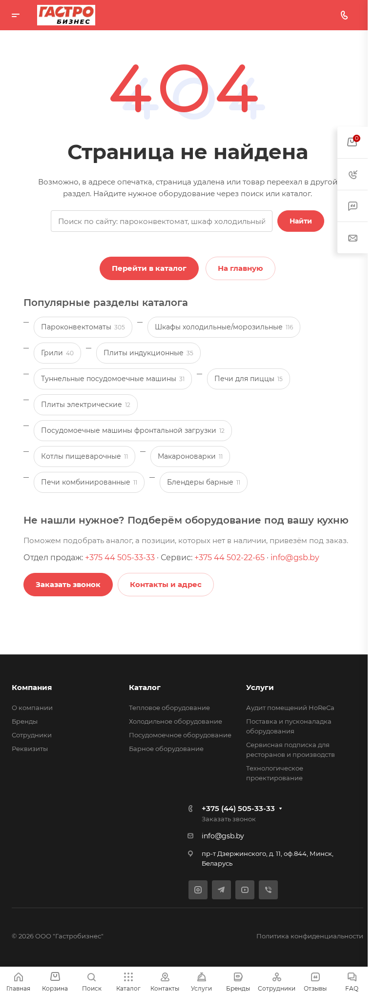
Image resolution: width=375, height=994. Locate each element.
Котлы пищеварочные (84, 456)
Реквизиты (30, 748)
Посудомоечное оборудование (180, 735)
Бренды (25, 721)
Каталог (145, 687)
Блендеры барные (203, 482)
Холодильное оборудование (175, 721)
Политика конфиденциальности (309, 936)
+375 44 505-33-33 (120, 557)
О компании (32, 707)
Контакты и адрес (166, 584)
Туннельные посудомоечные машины (113, 378)
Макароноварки (190, 456)
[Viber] (268, 889)
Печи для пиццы (248, 378)
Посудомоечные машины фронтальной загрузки (133, 430)
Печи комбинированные (89, 482)
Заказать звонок (229, 819)
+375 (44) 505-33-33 (238, 808)
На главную (240, 268)
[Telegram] (221, 889)
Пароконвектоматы (83, 327)
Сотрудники (32, 735)
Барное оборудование (166, 748)
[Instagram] (198, 889)
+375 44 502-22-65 (229, 557)
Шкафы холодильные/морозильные (224, 327)
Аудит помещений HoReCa (290, 707)
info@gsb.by (295, 557)
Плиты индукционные (148, 352)
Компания (32, 687)
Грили (57, 352)
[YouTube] (244, 889)
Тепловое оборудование (169, 707)
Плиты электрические (85, 404)
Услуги (260, 687)
